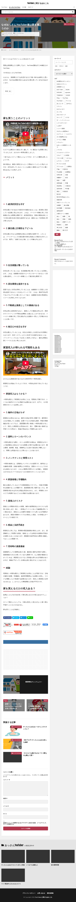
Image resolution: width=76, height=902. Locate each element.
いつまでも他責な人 (60, 244)
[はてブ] (23, 617)
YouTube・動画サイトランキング (36, 625)
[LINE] (30, 617)
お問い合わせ (41, 893)
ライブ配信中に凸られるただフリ (63, 247)
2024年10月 (58, 351)
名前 (5, 798)
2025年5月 (57, 343)
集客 (66, 66)
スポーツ (30, 7)
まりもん (16, 35)
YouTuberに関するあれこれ (38, 3)
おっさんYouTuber (14, 7)
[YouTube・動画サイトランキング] (24, 624)
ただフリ (11, 35)
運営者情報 (50, 893)
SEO (56, 66)
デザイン (61, 66)
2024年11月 (58, 349)
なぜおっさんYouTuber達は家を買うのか (31, 50)
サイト (5, 813)
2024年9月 (57, 352)
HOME (4, 50)
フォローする (34, 684)
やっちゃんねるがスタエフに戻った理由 (63, 242)
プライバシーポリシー (29, 893)
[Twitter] (15, 617)
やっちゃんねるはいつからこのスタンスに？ (35, 728)
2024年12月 (58, 348)
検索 (57, 234)
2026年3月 (57, 337)
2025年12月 (58, 338)
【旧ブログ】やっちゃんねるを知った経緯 (35, 741)
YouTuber (4, 7)
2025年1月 (57, 347)
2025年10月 (58, 339)
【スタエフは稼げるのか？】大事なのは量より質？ (35, 754)
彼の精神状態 (58, 245)
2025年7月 (57, 342)
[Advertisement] (25, 103)
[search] (73, 12)
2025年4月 (57, 344)
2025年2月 (57, 346)
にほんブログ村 (8, 625)
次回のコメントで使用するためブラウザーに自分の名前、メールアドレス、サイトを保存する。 (25, 823)
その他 (24, 7)
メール (6, 806)
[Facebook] (7, 617)
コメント (6, 779)
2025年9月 (57, 340)
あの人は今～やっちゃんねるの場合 (63, 249)
